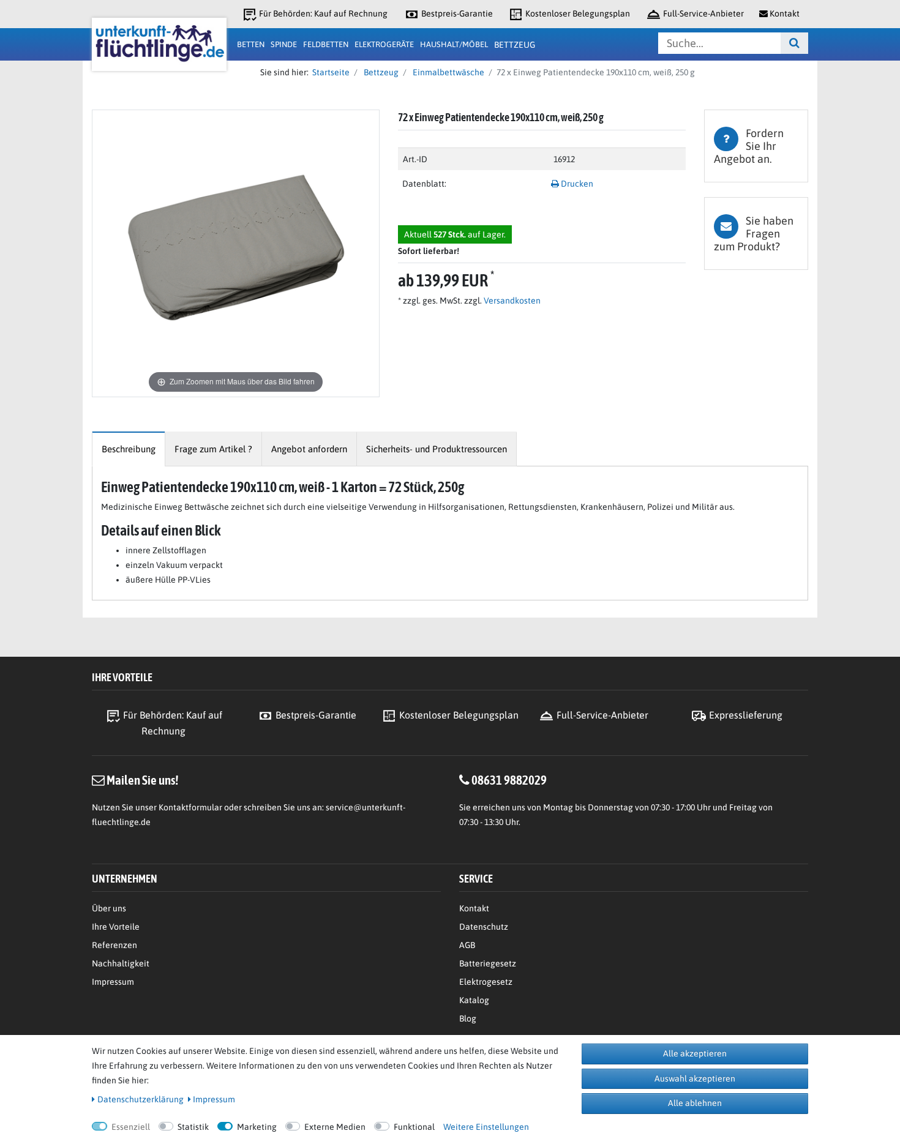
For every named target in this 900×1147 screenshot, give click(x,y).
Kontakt (474, 908)
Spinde (284, 44)
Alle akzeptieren (695, 1053)
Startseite (329, 72)
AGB (467, 945)
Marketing (257, 1127)
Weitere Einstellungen (486, 1127)
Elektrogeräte (384, 44)
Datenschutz (483, 927)
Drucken (576, 184)
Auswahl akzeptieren (694, 1078)
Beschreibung (129, 449)
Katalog (474, 1000)
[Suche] (794, 43)
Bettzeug (514, 45)
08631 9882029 (509, 779)
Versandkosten (511, 300)
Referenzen (114, 945)
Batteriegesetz (487, 963)
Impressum (113, 982)
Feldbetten (325, 44)
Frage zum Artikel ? (213, 449)
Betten (250, 44)
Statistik (193, 1127)
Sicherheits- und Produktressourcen (436, 449)
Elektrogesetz (485, 982)
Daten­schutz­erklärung (140, 1099)
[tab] (756, 146)
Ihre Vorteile (116, 927)
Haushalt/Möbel (454, 44)
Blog (467, 1018)
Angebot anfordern (309, 449)
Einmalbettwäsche (447, 72)
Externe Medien (335, 1127)
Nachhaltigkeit (120, 963)
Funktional (414, 1127)
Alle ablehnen (695, 1103)
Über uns (109, 908)
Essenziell (130, 1127)
